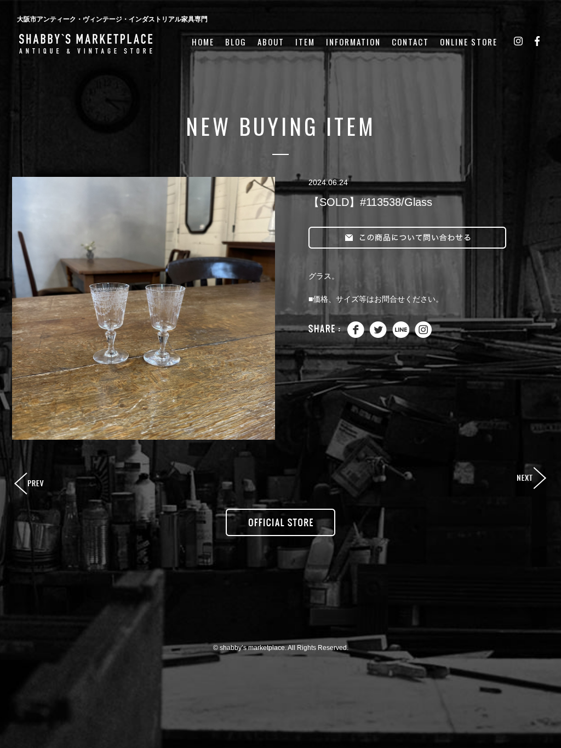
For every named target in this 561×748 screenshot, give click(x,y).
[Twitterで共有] (378, 335)
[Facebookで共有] (355, 335)
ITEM (305, 42)
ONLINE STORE (468, 42)
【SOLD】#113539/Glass (531, 478)
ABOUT (270, 42)
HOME (203, 42)
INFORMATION (353, 42)
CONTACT (410, 42)
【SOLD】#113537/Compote (30, 484)
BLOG (236, 42)
